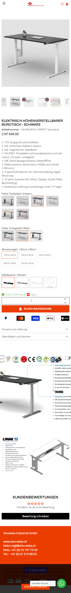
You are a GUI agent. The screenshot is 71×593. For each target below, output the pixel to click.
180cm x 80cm (44, 255)
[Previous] (24, 100)
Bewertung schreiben (35, 516)
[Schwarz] (36, 235)
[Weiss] (22, 235)
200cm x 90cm (9, 263)
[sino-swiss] (35, 4)
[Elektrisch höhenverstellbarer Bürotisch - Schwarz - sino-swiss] (35, 53)
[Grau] (8, 235)
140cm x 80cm (9, 255)
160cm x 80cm (27, 255)
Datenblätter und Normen (16, 336)
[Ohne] (50, 282)
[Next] (47, 100)
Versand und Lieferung (14, 329)
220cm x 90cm (27, 263)
